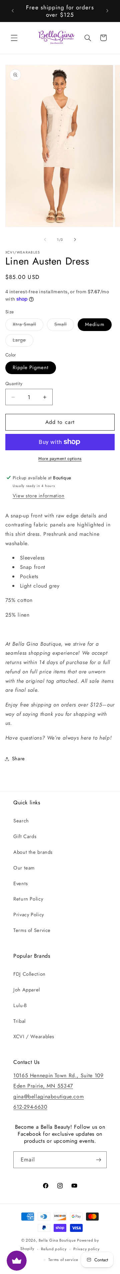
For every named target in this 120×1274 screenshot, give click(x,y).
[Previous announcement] (12, 11)
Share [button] (18, 758)
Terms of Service (32, 930)
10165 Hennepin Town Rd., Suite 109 (58, 1075)
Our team (24, 867)
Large (23, 341)
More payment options (60, 459)
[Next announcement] (107, 11)
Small (64, 325)
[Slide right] (75, 239)
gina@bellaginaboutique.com (48, 1096)
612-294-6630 (30, 1107)
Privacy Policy (28, 914)
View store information (39, 495)
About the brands (33, 852)
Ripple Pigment (31, 367)
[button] (14, 37)
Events (20, 883)
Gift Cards (24, 836)
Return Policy (28, 899)
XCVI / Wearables (33, 1036)
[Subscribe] (98, 1159)
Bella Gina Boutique (57, 1240)
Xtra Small (28, 325)
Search (21, 820)
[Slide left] (45, 239)
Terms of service (63, 1259)
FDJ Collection (29, 974)
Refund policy (54, 1249)
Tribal (19, 1021)
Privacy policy (86, 1249)
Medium (94, 324)
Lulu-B (20, 1005)
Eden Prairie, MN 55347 (43, 1086)
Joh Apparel (26, 989)
